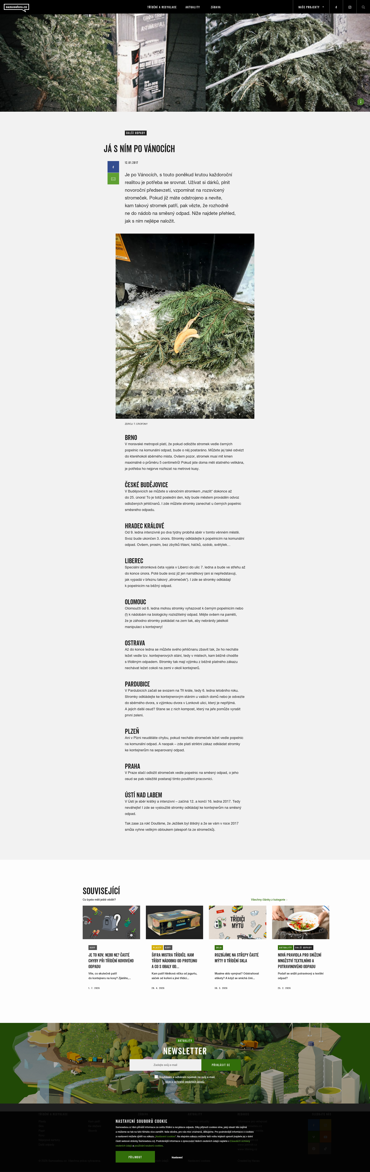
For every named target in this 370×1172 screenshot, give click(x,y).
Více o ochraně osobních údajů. (185, 1081)
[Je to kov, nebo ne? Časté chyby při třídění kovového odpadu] (111, 922)
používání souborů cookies (149, 1145)
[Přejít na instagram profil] (350, 7)
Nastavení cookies (165, 1136)
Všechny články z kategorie (268, 899)
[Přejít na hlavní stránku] (27, 7)
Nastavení (177, 1157)
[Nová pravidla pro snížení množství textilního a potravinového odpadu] (301, 922)
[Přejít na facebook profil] (336, 7)
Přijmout (135, 1157)
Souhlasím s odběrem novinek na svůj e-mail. (187, 1079)
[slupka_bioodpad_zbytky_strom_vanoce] (185, 326)
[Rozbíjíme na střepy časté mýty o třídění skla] (237, 922)
